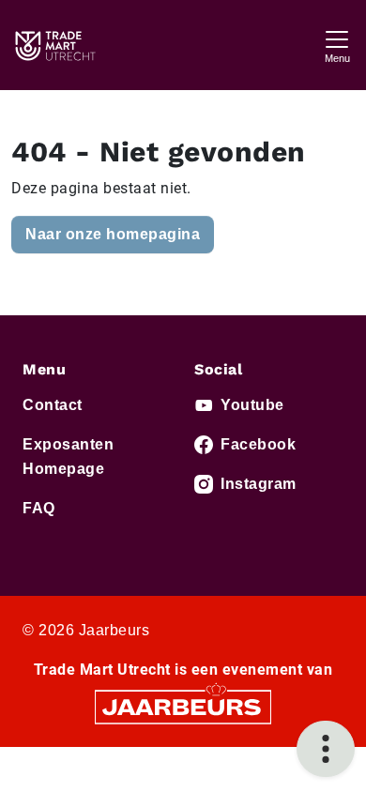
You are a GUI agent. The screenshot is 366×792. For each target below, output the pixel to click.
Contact (53, 405)
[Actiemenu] (326, 749)
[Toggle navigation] (337, 44)
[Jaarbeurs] (183, 706)
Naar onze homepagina (112, 234)
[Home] (54, 45)
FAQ (39, 508)
